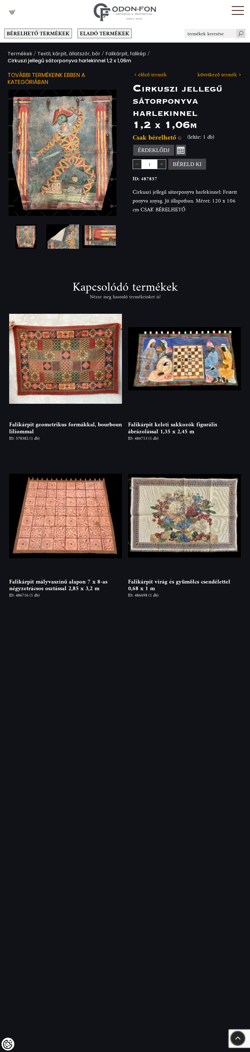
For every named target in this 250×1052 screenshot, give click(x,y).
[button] (238, 10)
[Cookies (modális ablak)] (8, 1044)
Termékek (20, 54)
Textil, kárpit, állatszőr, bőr (69, 54)
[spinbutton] (149, 164)
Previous (23, 153)
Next (102, 153)
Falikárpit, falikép (125, 54)
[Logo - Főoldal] (125, 10)
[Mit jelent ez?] (179, 137)
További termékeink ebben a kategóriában (46, 79)
